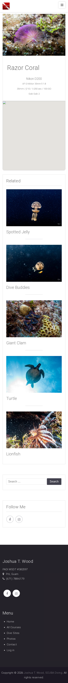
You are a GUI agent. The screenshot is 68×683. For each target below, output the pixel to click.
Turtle (11, 398)
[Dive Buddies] (34, 263)
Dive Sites (13, 633)
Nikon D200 (34, 78)
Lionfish (13, 454)
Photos (11, 638)
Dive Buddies (18, 287)
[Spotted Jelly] (34, 207)
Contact (12, 644)
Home (10, 621)
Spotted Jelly (18, 232)
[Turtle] (34, 374)
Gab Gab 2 (34, 93)
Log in (10, 650)
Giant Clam (16, 343)
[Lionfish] (34, 429)
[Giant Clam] (34, 318)
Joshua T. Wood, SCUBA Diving (43, 672)
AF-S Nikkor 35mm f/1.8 (34, 83)
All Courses (14, 627)
